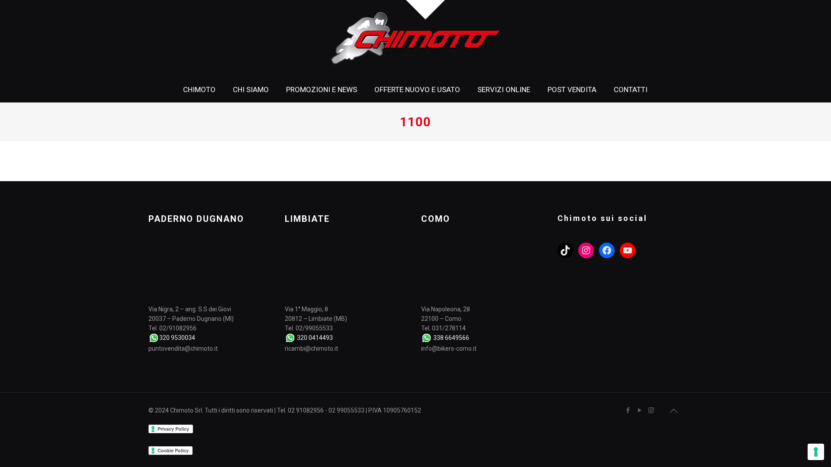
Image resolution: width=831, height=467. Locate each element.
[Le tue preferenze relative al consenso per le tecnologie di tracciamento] (816, 452)
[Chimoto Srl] (415, 38)
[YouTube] (639, 410)
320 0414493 (315, 337)
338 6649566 (451, 337)
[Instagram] (651, 410)
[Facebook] (627, 410)
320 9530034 (177, 337)
